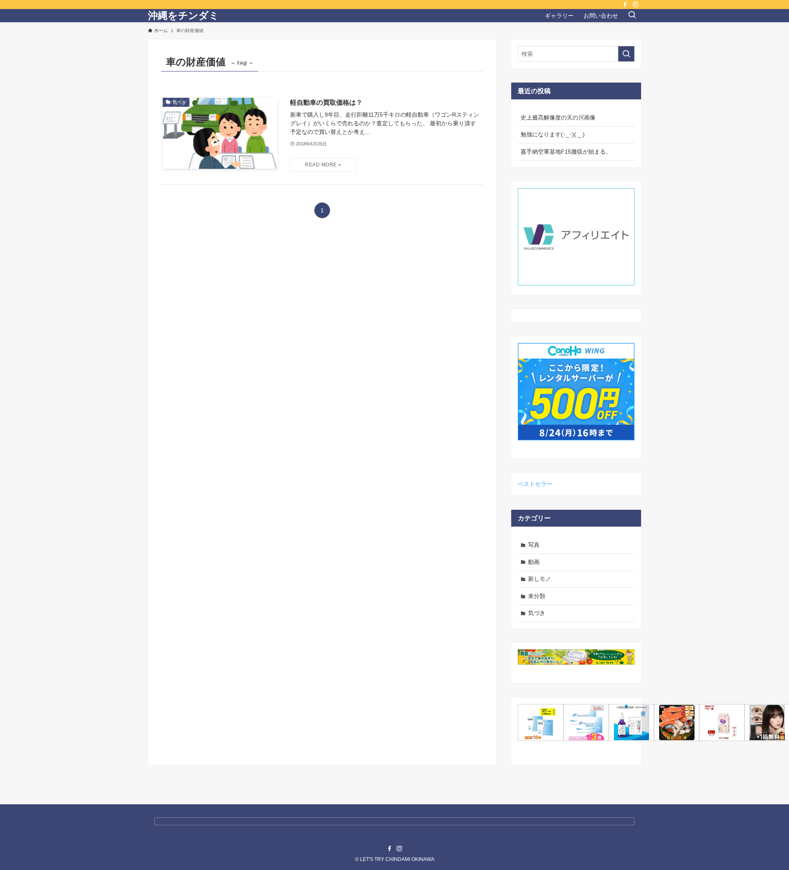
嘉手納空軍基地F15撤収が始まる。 (566, 151)
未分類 (536, 596)
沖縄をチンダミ (183, 16)
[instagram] (635, 4)
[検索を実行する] (626, 54)
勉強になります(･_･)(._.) (553, 134)
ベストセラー (535, 484)
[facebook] (625, 4)
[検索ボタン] (632, 15)
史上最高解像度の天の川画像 (558, 117)
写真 (534, 544)
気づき (536, 613)
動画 (534, 562)
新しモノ (539, 578)
